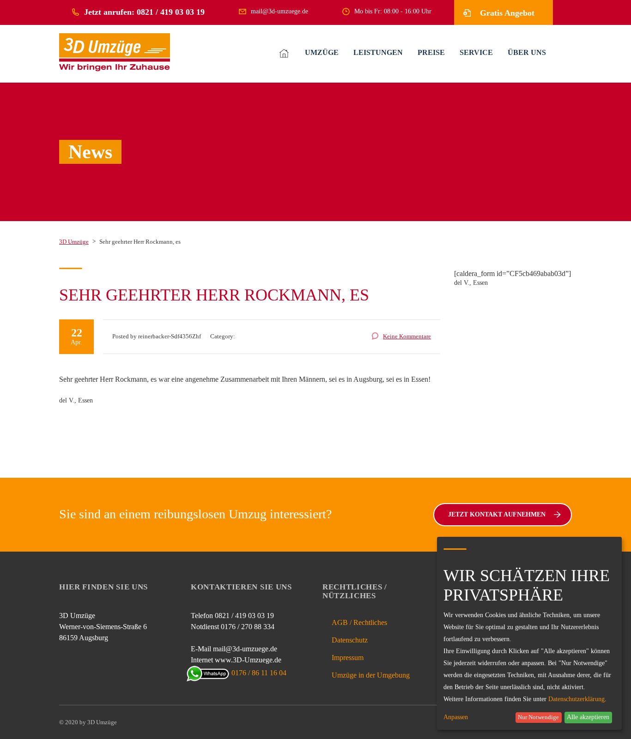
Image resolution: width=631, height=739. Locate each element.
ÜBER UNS (527, 52)
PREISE (431, 52)
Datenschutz (350, 640)
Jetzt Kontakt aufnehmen (497, 514)
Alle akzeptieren (588, 717)
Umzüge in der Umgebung (371, 675)
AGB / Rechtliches (359, 622)
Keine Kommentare (407, 336)
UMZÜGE (322, 52)
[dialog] (529, 633)
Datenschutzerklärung (576, 699)
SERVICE (476, 52)
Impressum (348, 657)
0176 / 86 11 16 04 (258, 673)
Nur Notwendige (538, 717)
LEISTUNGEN (378, 52)
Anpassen (455, 717)
